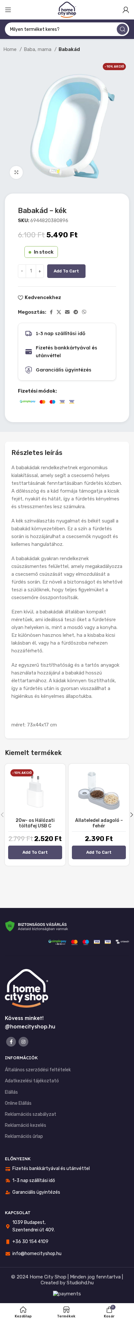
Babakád (69, 49)
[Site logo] (67, 9)
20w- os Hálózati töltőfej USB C (35, 823)
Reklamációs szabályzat (30, 1114)
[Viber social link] (84, 312)
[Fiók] (125, 9)
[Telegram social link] (76, 312)
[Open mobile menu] (8, 9)
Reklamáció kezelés (25, 1125)
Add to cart (66, 271)
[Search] (122, 29)
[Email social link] (67, 312)
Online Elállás (18, 1103)
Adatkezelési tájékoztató (32, 1081)
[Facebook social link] (51, 312)
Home (10, 49)
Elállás (11, 1092)
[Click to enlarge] (16, 172)
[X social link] (59, 312)
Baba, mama (38, 49)
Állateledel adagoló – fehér (99, 823)
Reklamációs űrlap (24, 1136)
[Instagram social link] (23, 1042)
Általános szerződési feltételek (38, 1070)
